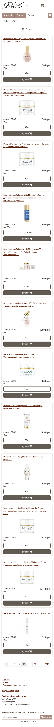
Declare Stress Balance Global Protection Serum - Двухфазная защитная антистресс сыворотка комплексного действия (24, 198)
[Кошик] (42, 5)
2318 (47, 664)
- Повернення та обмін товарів (15, 685)
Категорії (8, 15)
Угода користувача (10, 691)
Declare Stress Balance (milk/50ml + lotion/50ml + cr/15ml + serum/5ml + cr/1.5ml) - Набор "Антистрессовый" (24, 252)
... (10, 664)
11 (30, 664)
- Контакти (6, 682)
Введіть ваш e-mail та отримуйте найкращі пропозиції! (25, 712)
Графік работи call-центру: (14, 696)
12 (35, 664)
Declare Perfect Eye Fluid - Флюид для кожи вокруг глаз (26, 613)
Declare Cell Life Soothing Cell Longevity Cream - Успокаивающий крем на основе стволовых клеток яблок (25, 511)
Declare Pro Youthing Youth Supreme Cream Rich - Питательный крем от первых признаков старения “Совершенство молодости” (25, 92)
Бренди (20, 15)
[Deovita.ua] (15, 5)
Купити (25, 79)
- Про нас (6, 679)
